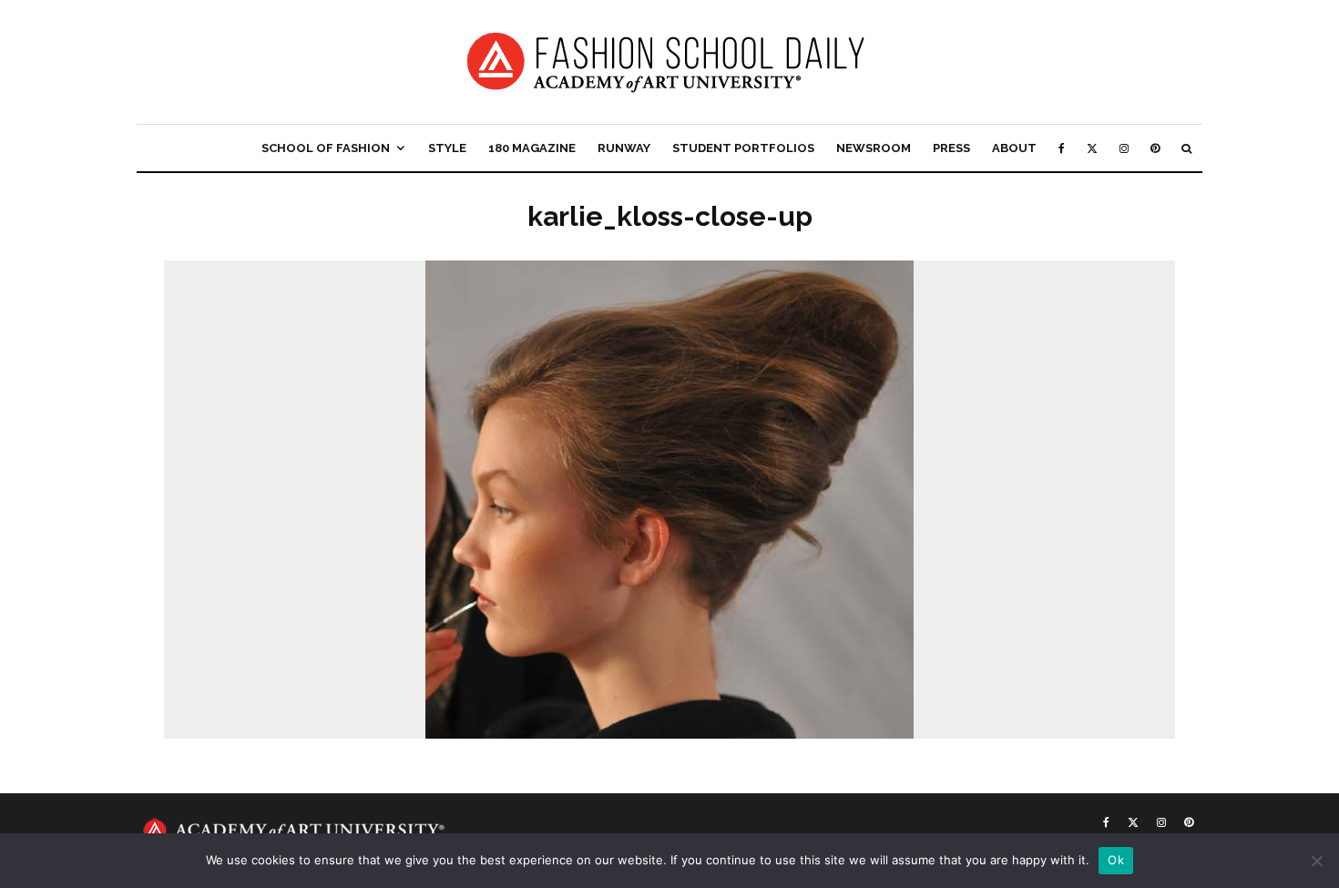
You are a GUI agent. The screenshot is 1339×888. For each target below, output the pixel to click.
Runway (624, 148)
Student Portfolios (743, 148)
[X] (1092, 148)
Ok (1116, 859)
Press (951, 148)
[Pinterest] (1155, 148)
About (1014, 148)
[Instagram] (1124, 148)
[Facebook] (1062, 148)
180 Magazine (532, 148)
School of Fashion (325, 148)
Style (447, 148)
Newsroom (873, 148)
